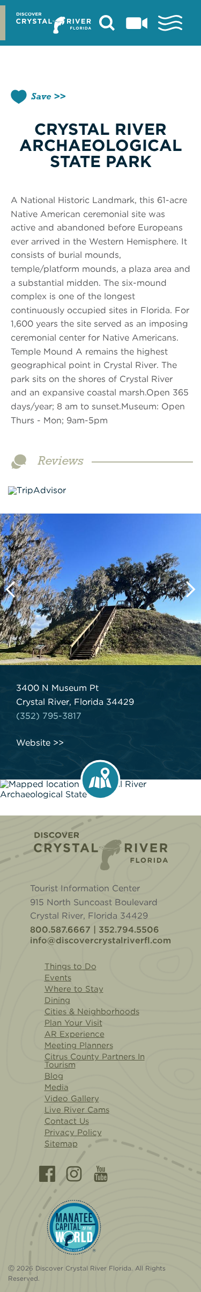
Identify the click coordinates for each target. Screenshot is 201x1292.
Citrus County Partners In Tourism (94, 1061)
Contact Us (66, 1121)
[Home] (101, 851)
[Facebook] (47, 1174)
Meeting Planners (78, 1045)
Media (56, 1087)
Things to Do (70, 966)
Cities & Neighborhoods (91, 1011)
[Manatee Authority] (73, 1227)
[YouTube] (100, 1174)
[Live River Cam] (136, 23)
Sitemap (61, 1144)
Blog (53, 1076)
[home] (53, 23)
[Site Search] (107, 23)
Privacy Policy (73, 1132)
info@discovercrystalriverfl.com (100, 940)
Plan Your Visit (73, 1023)
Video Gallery (71, 1098)
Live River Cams (76, 1110)
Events (57, 978)
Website (33, 743)
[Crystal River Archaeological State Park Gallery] (100, 590)
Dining (57, 1000)
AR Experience (74, 1034)
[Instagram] (74, 1174)
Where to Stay (73, 989)
